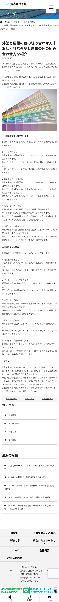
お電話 (29, 600)
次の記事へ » (47, 399)
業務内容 (15, 540)
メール (49, 600)
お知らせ (12, 432)
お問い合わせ (14, 558)
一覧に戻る (29, 399)
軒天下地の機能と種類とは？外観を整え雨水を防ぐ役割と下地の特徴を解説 (29, 507)
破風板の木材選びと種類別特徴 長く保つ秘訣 (27, 477)
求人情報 (12, 415)
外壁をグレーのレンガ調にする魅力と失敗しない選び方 (29, 467)
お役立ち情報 (29, 22)
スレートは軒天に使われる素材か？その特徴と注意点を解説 (29, 487)
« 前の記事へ (11, 399)
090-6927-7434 (32, 574)
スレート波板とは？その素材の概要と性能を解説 (29, 497)
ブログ (17, 22)
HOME (7, 22)
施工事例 (12, 440)
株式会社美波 (29, 566)
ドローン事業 (14, 423)
